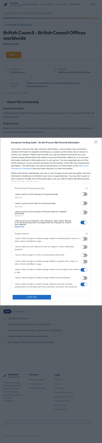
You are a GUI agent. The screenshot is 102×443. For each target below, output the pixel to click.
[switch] (83, 194)
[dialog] (51, 222)
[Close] (96, 142)
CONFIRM (32, 297)
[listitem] (51, 188)
